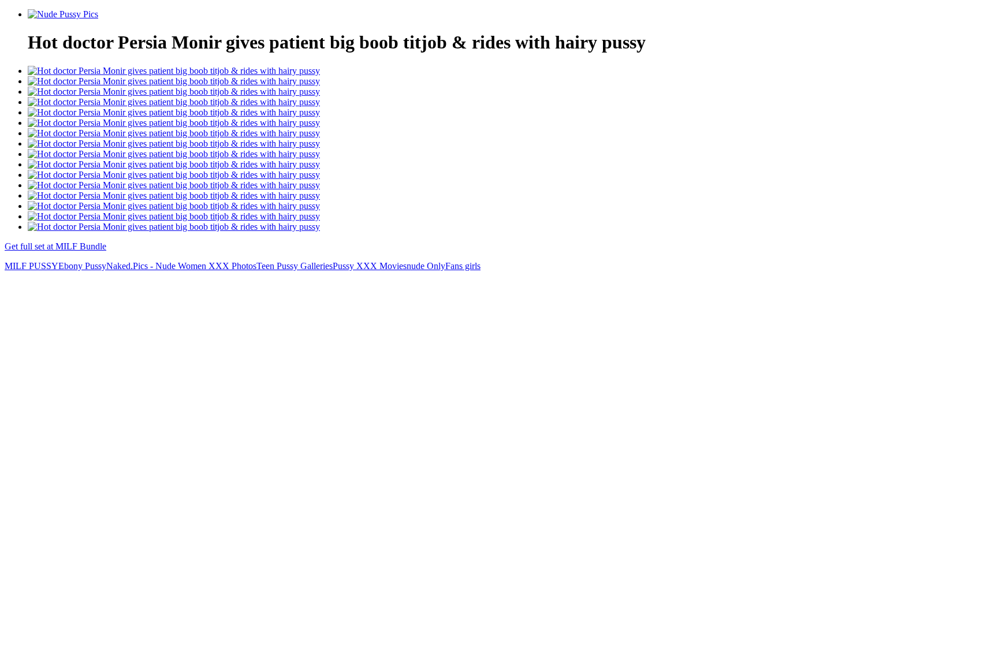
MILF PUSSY (31, 266)
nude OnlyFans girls (444, 266)
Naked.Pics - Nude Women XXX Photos (181, 266)
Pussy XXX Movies (370, 266)
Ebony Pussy (82, 266)
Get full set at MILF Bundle (55, 246)
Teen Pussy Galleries (294, 266)
